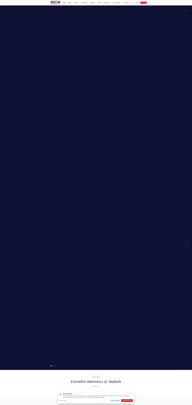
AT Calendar (116, 2)
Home (64, 2)
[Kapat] (132, 394)
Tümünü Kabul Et (127, 400)
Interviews (84, 2)
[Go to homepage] (55, 2)
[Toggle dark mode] (130, 2)
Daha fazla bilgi (100, 397)
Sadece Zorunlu (115, 400)
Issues (99, 2)
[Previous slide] (187, 241)
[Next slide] (187, 246)
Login (144, 2)
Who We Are (107, 2)
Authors (92, 2)
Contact (137, 2)
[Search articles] (123, 2)
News (69, 2)
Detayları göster (62, 400)
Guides (76, 2)
